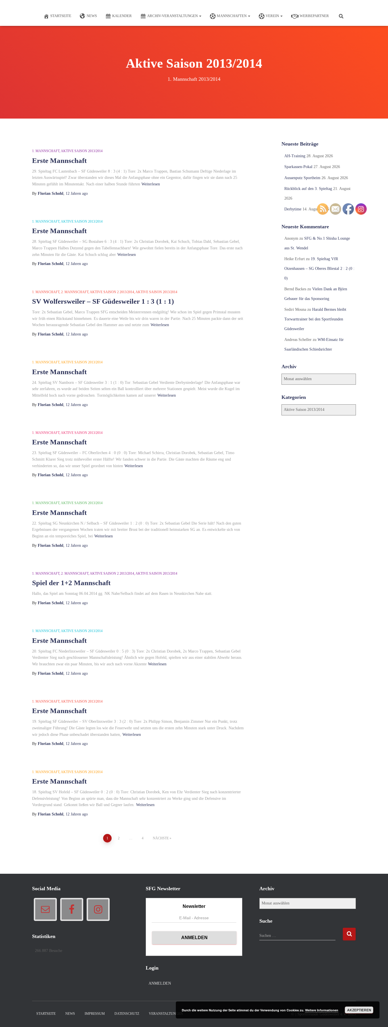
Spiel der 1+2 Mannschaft (71, 583)
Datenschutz (126, 1014)
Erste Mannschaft (59, 160)
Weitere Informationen (321, 1010)
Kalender (122, 16)
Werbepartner (314, 16)
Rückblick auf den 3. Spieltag (308, 189)
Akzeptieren (359, 1009)
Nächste (161, 838)
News (92, 16)
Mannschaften (232, 16)
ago (77, 193)
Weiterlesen (150, 184)
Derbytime (292, 209)
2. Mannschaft (74, 292)
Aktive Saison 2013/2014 (82, 151)
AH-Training (294, 156)
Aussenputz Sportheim (302, 178)
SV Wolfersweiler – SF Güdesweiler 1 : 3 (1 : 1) (103, 301)
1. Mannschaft (45, 151)
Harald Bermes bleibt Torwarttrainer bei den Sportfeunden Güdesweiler (315, 319)
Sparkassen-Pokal (298, 167)
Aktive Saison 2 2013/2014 (112, 292)
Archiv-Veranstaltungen (173, 16)
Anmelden (160, 983)
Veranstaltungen (166, 1014)
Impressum (95, 1014)
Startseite (60, 16)
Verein (273, 16)
